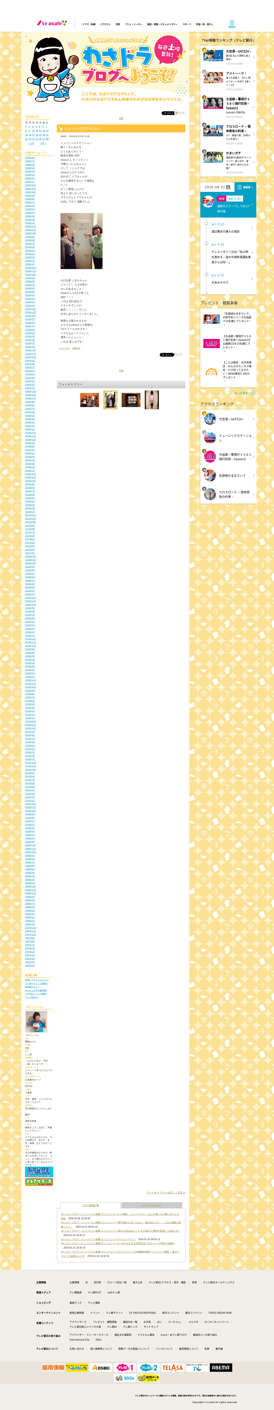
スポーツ (186, 24)
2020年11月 (30, 395)
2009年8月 (30, 859)
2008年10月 (30, 893)
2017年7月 (30, 532)
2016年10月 (30, 563)
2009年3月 (30, 876)
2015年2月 (30, 632)
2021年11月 (30, 354)
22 (26, 139)
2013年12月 (30, 680)
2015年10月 (30, 604)
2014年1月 (30, 677)
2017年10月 (30, 522)
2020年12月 (30, 391)
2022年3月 (30, 340)
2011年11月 (30, 766)
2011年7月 (30, 780)
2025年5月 (30, 209)
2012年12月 (30, 721)
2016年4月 (30, 584)
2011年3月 (30, 794)
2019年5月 (30, 457)
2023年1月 (30, 305)
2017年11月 (30, 519)
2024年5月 (30, 250)
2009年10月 (30, 852)
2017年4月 (30, 543)
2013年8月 (30, 694)
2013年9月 (30, 690)
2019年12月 (30, 433)
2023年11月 (30, 271)
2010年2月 (30, 838)
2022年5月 (30, 333)
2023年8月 (30, 281)
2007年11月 (30, 931)
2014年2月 (30, 673)
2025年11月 (30, 189)
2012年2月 (30, 756)
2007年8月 (30, 941)
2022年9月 (30, 319)
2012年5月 (30, 745)
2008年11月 (30, 890)
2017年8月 (30, 529)
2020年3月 (30, 422)
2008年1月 (30, 924)
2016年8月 (30, 570)
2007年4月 (30, 955)
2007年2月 (30, 962)
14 (47, 130)
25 (37, 139)
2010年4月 (30, 831)
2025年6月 (30, 206)
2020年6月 (30, 412)
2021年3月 (30, 381)
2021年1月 (30, 388)
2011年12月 (30, 763)
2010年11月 (30, 807)
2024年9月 (30, 237)
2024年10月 (30, 233)
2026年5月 (30, 168)
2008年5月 (30, 910)
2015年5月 (30, 622)
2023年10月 (30, 274)
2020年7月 (30, 409)
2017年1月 (30, 553)
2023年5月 (30, 292)
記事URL (76, 348)
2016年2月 (30, 591)
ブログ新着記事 (90, 1205)
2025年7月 (30, 202)
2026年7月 (30, 161)
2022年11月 (30, 312)
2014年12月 (30, 639)
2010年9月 (30, 814)
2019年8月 (30, 446)
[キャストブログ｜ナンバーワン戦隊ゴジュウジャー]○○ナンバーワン (98, 1239)
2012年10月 (30, 728)
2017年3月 (30, 546)
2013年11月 (30, 684)
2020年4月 (30, 419)
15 (26, 134)
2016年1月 (30, 594)
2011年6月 (30, 783)
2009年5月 (30, 869)
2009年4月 (30, 873)
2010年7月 (30, 821)
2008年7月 (30, 904)
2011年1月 (30, 800)
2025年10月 (30, 192)
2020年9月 (30, 402)
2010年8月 (30, 818)
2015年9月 (30, 608)
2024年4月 (30, 254)
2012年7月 (30, 739)
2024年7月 (30, 244)
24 (33, 139)
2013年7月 (30, 697)
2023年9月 (30, 278)
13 (43, 130)
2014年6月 (30, 659)
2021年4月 (30, 378)
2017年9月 (30, 525)
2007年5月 (30, 952)
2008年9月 (30, 897)
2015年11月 (30, 601)
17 (33, 134)
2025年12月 (30, 185)
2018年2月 (30, 508)
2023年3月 (30, 299)
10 (33, 130)
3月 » (43, 143)
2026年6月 (30, 165)
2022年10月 (30, 316)
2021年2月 (30, 384)
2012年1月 (30, 759)
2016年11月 (30, 560)
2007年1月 (30, 965)
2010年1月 (30, 842)
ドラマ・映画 (88, 24)
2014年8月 (30, 653)
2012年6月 (30, 742)
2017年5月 (30, 539)
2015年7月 (30, 615)
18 (37, 134)
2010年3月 (30, 835)
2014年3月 (30, 670)
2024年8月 (30, 240)
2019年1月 (30, 470)
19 (40, 134)
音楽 (118, 24)
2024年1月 (30, 264)
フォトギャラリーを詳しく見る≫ (165, 1192)
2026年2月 (30, 178)
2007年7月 (30, 945)
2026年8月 (30, 158)
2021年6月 (30, 371)
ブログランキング (151, 1205)
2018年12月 (30, 474)
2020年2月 (30, 426)
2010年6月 (30, 824)
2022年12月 (30, 309)
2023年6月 (30, 288)
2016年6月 (30, 577)
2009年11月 (30, 849)
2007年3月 (30, 959)
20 (43, 134)
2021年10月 (30, 357)
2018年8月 (30, 488)
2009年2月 (30, 879)
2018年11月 (30, 477)
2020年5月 (30, 415)
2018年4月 (30, 501)
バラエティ (105, 24)
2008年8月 (30, 900)
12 (40, 130)
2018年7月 (30, 491)
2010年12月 (30, 804)
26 (40, 139)
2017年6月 (30, 536)
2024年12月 (30, 226)
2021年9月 (30, 360)
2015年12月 (30, 598)
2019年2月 (30, 467)
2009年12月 (30, 845)
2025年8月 (30, 199)
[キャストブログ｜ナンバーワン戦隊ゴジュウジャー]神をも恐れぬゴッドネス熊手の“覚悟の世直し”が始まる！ (120, 1231)
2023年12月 (30, 268)
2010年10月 (30, 811)
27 (43, 139)
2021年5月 (30, 374)
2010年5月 (30, 828)
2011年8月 (30, 776)
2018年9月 (30, 484)
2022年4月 (30, 336)
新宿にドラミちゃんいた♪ (37, 980)
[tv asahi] (52, 24)
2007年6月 (30, 948)
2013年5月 (30, 704)
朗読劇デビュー (32, 987)
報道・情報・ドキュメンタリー (162, 24)
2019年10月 (30, 439)
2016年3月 (30, 587)
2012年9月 (30, 732)
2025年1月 (30, 223)
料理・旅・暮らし (204, 24)
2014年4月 (30, 666)
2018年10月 (30, 481)
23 (30, 139)
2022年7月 (30, 326)
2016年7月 (30, 574)
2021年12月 (30, 350)
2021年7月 (30, 367)
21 (47, 134)
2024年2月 (30, 261)
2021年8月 (30, 364)
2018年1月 (30, 512)
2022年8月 (30, 323)
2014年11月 (30, 642)
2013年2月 (30, 714)
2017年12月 (30, 515)
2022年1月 (30, 347)
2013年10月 (30, 687)
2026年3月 (30, 175)
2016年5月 (30, 580)
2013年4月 (30, 708)
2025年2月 (30, 220)
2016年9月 (30, 567)
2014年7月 (30, 656)
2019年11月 (30, 436)
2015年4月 (30, 625)
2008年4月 (30, 914)
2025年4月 (30, 213)
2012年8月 (30, 735)
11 (37, 130)
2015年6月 (30, 618)
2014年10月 (30, 646)
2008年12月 (30, 886)
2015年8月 (30, 611)
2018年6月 (30, 494)
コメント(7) (64, 348)
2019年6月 (30, 453)
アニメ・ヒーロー (133, 24)
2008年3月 (30, 917)
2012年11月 (30, 725)
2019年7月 (30, 450)
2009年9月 (30, 855)
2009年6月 (30, 866)
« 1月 (31, 143)
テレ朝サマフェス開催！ (36, 994)
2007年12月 (30, 928)
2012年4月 (30, 749)
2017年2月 (30, 549)
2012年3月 (30, 752)
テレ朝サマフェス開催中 (36, 983)
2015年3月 (30, 629)
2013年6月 (30, 701)
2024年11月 (30, 230)
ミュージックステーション (82, 128)
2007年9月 (30, 938)
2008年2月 (30, 921)
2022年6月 (30, 329)
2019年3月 (30, 464)
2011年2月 (30, 797)
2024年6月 (30, 247)
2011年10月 (30, 769)
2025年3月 (30, 216)
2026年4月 (30, 171)
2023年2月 (30, 302)
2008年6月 (30, 907)
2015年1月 (30, 635)
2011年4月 (30, 790)
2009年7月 (30, 862)
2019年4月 (30, 460)
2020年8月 (30, 405)
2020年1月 (30, 429)
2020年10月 (30, 398)
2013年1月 (30, 718)
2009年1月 (30, 883)
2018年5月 (30, 498)
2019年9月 (30, 443)
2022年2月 (30, 343)
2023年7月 (30, 285)
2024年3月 (30, 257)
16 (30, 134)
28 (47, 139)
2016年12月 (30, 556)
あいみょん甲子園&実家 (36, 990)
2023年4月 (30, 295)
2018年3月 (30, 505)
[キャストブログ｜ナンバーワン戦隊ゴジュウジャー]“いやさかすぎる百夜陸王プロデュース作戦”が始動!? (118, 1243)
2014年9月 (30, 649)
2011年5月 (30, 787)
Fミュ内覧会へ (32, 997)
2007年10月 (30, 934)
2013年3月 (30, 711)
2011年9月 (30, 773)
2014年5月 (30, 663)
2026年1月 (30, 182)
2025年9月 (30, 195)
